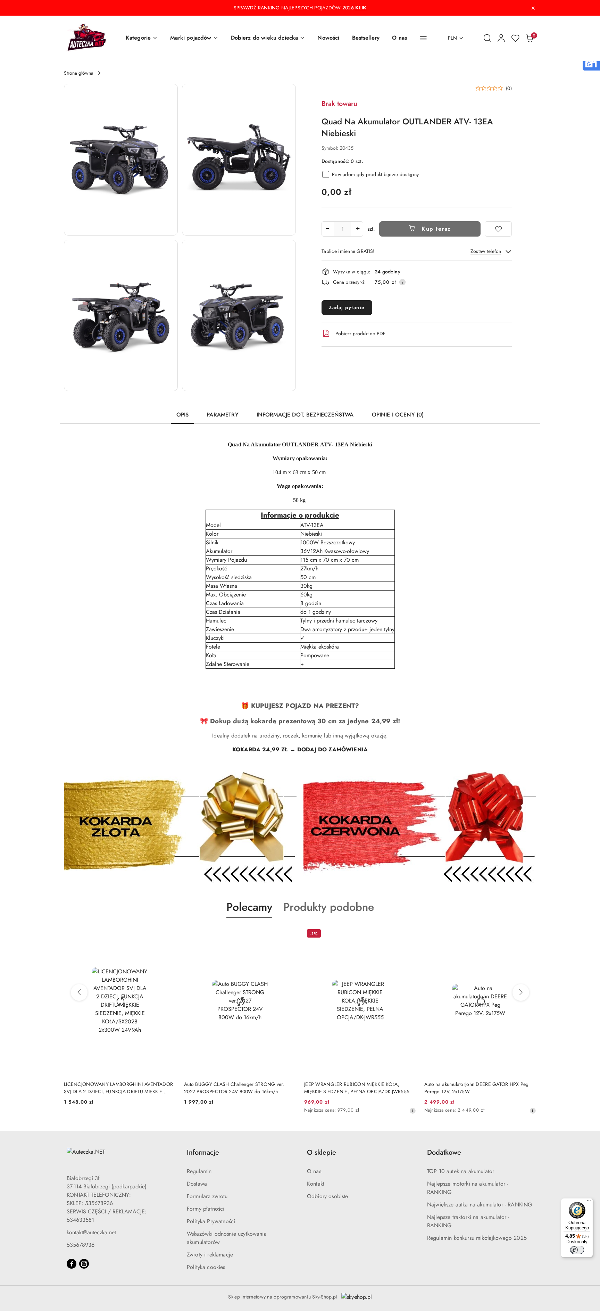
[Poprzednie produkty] (79, 992)
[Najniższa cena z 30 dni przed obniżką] (412, 1110)
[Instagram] (84, 1264)
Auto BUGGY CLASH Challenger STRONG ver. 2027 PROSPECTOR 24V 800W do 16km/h (234, 1088)
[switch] (577, 1250)
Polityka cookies (206, 1267)
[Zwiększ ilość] (357, 229)
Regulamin (199, 1171)
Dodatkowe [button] (444, 1152)
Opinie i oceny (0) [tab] (398, 415)
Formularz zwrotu (207, 1196)
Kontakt (315, 1184)
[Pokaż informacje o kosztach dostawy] (402, 282)
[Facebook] (71, 1264)
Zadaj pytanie (347, 307)
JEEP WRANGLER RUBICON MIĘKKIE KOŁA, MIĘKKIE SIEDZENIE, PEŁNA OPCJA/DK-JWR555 (356, 1088)
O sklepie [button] (321, 1152)
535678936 (80, 1245)
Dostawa (197, 1184)
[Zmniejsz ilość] (327, 229)
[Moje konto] (501, 38)
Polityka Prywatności (211, 1221)
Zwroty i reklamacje (210, 1255)
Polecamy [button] (249, 907)
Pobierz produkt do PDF (360, 333)
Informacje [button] (203, 1152)
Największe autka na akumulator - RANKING (479, 1205)
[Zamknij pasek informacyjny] (533, 8)
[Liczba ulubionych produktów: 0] (515, 38)
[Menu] (589, 1202)
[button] (141, 38)
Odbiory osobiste (327, 1196)
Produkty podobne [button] (328, 907)
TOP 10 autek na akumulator (460, 1171)
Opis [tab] (182, 415)
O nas (314, 1171)
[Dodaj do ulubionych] (498, 229)
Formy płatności (205, 1209)
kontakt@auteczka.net (91, 1232)
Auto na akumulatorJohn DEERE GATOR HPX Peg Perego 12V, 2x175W (476, 1088)
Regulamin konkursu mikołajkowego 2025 (477, 1238)
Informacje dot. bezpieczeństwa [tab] (305, 415)
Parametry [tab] (222, 415)
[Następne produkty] (521, 992)
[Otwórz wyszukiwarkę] (487, 38)
